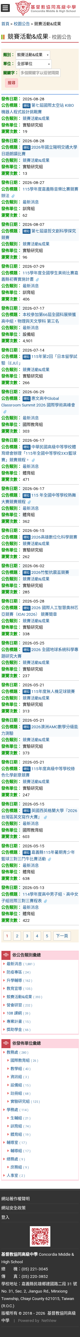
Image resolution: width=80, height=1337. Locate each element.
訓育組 (20, 1126)
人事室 (16, 1175)
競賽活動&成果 (24, 997)
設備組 (20, 1085)
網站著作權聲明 (15, 1198)
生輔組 (20, 1118)
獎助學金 (19, 1029)
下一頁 (62, 936)
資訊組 (19, 1077)
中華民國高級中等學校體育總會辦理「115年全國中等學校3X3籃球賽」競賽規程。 (38, 453)
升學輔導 (19, 980)
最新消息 (21, 964)
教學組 (20, 1068)
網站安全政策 (13, 1208)
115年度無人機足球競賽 (49, 691)
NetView (48, 1320)
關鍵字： (11, 73)
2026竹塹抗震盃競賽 (46, 572)
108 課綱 (18, 1013)
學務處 (17, 1110)
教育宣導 (19, 988)
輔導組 (20, 1151)
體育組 (20, 1134)
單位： (9, 63)
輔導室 (17, 1142)
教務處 (17, 1052)
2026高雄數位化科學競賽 (50, 537)
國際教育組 (24, 1060)
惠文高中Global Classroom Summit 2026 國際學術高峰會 (38, 402)
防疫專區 (19, 972)
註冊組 (20, 1093)
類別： (9, 55)
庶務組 (19, 1167)
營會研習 (19, 1005)
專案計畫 (19, 1021)
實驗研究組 (25, 1101)
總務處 (16, 1159)
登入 (5, 1217)
